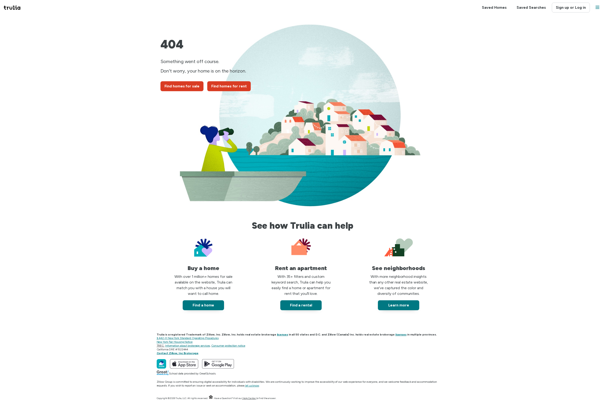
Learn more (398, 305)
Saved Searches (531, 7)
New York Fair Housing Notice (175, 342)
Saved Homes (494, 7)
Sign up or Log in (571, 7)
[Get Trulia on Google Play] (218, 364)
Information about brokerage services (187, 345)
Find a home (203, 305)
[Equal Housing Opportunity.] (211, 398)
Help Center (249, 398)
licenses (282, 334)
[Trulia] (161, 364)
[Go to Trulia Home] (15, 7)
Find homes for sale (181, 86)
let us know (252, 385)
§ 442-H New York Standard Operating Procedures (188, 338)
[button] (597, 7)
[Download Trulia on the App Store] (184, 364)
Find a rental (301, 305)
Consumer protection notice (228, 345)
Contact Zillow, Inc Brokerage (178, 353)
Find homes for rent (229, 86)
